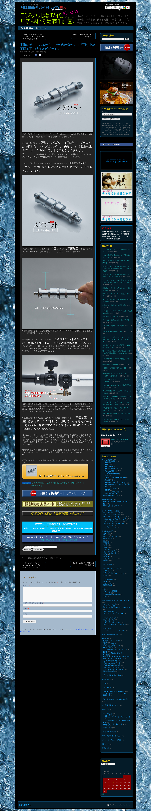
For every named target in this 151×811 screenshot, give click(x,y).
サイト (25, 614)
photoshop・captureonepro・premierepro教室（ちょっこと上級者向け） (116, 657)
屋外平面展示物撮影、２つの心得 (113, 326)
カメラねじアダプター (110, 551)
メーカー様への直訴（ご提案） (112, 740)
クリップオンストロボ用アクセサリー (115, 518)
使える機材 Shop (26, 28)
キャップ (106, 575)
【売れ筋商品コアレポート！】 (113, 664)
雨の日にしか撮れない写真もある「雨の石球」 (83, 36)
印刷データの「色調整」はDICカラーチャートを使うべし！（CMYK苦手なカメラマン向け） (117, 339)
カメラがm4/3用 (108, 611)
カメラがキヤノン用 (109, 604)
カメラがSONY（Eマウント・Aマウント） (116, 608)
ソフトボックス (108, 525)
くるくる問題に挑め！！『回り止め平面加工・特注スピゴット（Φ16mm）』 (57, 484)
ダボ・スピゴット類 (46, 558)
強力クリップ (107, 538)
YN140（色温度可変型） (112, 492)
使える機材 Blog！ (26, 805)
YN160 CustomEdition (112, 474)
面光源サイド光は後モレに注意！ (113, 331)
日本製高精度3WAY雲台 (112, 594)
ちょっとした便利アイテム (111, 646)
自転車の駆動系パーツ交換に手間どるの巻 (116, 359)
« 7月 (103, 794)
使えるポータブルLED (110, 470)
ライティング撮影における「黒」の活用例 (116, 320)
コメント (26, 586)
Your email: (105, 112)
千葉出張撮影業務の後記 (110, 364)
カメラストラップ (109, 619)
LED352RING (109, 466)
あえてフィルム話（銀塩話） (112, 667)
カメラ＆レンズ (107, 713)
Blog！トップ (41, 28)
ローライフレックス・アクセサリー (114, 624)
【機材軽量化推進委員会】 (111, 666)
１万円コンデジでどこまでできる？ (114, 630)
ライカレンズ (107, 728)
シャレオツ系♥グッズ (109, 617)
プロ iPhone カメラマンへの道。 (113, 669)
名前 (42, 603)
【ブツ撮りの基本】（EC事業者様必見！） (116, 699)
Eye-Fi (105, 651)
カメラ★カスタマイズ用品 (110, 568)
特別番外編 (105, 679)
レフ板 (105, 581)
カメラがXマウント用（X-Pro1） (113, 613)
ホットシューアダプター (111, 537)
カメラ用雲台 (107, 593)
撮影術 (105, 642)
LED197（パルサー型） (112, 468)
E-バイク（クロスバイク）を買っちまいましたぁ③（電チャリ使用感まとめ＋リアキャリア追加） (117, 269)
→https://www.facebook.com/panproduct (58, 540)
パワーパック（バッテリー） (114, 522)
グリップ (106, 546)
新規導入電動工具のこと (110, 316)
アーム (105, 535)
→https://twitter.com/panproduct (58, 526)
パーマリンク (57, 558)
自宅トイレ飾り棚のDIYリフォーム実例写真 (116, 413)
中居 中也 (43, 52)
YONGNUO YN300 (111, 494)
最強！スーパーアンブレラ (111, 513)
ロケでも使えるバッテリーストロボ (114, 523)
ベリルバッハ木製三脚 (110, 591)
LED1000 (108, 463)
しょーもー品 (107, 583)
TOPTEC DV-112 (110, 481)
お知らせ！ (105, 709)
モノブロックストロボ (110, 527)
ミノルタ (106, 726)
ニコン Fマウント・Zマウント (112, 724)
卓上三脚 (106, 547)
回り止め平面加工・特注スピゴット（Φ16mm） (62, 476)
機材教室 (105, 638)
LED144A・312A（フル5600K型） (116, 483)
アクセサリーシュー (109, 549)
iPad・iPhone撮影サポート (111, 634)
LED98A (107, 490)
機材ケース (105, 744)
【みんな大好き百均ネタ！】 (112, 660)
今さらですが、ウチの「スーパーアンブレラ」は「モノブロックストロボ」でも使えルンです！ (33, 37)
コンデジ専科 (106, 628)
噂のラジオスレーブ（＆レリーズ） (114, 516)
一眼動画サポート (108, 499)
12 (113, 782)
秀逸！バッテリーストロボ (111, 514)
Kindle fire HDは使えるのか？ (112, 653)
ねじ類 (105, 555)
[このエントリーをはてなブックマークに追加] (40, 55)
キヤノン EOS (107, 715)
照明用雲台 (106, 542)
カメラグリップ (108, 507)
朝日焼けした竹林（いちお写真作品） (115, 305)
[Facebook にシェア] (36, 55)
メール (26, 608)
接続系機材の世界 (33, 558)
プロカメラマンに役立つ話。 (111, 736)
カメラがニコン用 (109, 606)
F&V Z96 (107, 479)
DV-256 (107, 475)
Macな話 (106, 655)
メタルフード (107, 570)
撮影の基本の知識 (109, 671)
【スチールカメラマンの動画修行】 (113, 691)
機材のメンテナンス (109, 644)
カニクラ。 (106, 533)
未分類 (104, 683)
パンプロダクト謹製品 (109, 732)
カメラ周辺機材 (107, 564)
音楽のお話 (105, 748)
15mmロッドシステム (110, 558)
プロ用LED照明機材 (109, 461)
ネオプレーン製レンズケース (112, 623)
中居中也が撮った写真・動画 (111, 675)
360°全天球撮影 (107, 687)
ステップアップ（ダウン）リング (114, 574)
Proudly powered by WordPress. (120, 805)
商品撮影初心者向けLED (111, 495)
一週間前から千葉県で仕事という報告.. (115, 368)
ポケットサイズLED (111, 488)
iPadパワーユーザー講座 (111, 640)
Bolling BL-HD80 (110, 472)
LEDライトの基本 (109, 647)
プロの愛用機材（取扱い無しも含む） (115, 649)
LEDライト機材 (107, 459)
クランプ (106, 544)
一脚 (104, 596)
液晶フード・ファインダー (111, 505)
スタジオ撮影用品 (108, 579)
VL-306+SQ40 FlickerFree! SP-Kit (115, 477)
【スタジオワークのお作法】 (112, 662)
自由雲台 (106, 560)
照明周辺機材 (107, 585)
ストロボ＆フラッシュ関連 (110, 511)
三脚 (103, 589)
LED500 (107, 465)
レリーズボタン (108, 572)
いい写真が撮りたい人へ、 (110, 705)
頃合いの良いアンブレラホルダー (115, 520)
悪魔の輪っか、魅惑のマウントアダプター (115, 600)
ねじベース (106, 556)
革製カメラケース (109, 621)
